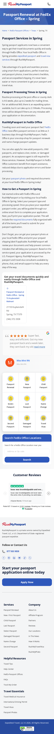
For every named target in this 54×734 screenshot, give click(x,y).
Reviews (32, 625)
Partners (32, 620)
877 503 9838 (12, 551)
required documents (23, 219)
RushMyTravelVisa (36, 646)
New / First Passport (12, 615)
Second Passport (11, 646)
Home (4, 30)
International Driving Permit (15, 702)
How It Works (34, 641)
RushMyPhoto (34, 652)
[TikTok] (24, 558)
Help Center (9, 669)
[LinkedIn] (14, 558)
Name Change (10, 641)
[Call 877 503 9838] (49, 4)
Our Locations (34, 631)
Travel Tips (8, 664)
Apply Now (27, 582)
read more (39, 346)
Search (27, 459)
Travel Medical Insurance (14, 696)
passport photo (18, 178)
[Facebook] (3, 558)
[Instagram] (8, 558)
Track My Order (10, 684)
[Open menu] (5, 4)
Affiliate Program (36, 615)
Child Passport (10, 620)
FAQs (6, 679)
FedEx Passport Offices (19, 30)
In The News (34, 636)
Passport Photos (10, 712)
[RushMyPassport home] (27, 4)
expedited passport (27, 56)
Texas (33, 30)
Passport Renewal (11, 610)
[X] (29, 558)
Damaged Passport (12, 636)
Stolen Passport (10, 631)
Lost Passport (9, 625)
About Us (32, 610)
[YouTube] (19, 558)
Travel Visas (9, 707)
